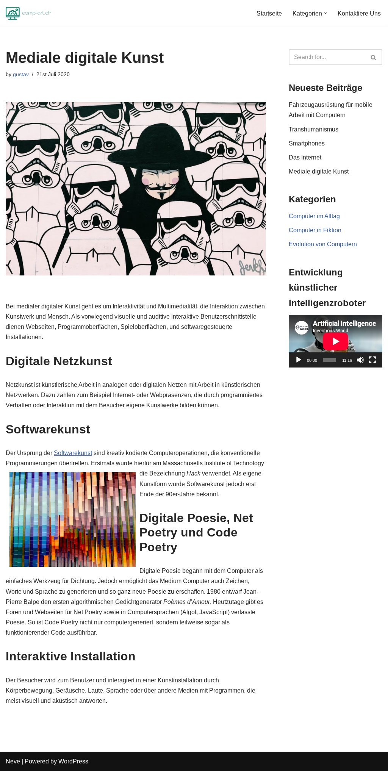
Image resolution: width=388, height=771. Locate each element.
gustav (21, 74)
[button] (325, 13)
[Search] (373, 57)
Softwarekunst (73, 453)
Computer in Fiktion (315, 230)
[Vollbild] (372, 360)
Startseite (269, 13)
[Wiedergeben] (298, 360)
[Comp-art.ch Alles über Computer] (28, 13)
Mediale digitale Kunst (319, 171)
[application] (335, 341)
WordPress (73, 761)
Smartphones (307, 143)
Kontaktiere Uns (359, 13)
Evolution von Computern (323, 244)
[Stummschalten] (360, 360)
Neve (13, 761)
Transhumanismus (313, 129)
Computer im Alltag (314, 216)
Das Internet (305, 157)
